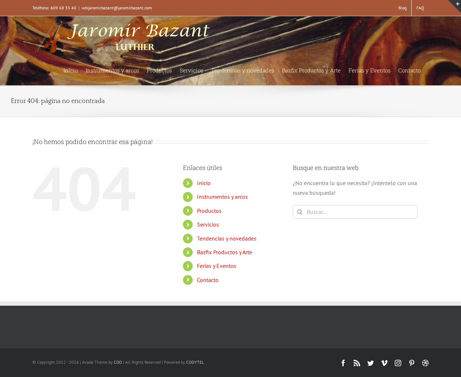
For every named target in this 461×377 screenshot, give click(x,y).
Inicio (204, 183)
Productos (209, 210)
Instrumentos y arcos (222, 196)
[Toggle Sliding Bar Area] (454, 6)
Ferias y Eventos (216, 265)
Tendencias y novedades (226, 238)
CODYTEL (195, 362)
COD (118, 362)
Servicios (208, 224)
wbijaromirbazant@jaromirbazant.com (117, 7)
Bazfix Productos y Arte (224, 252)
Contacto (208, 279)
